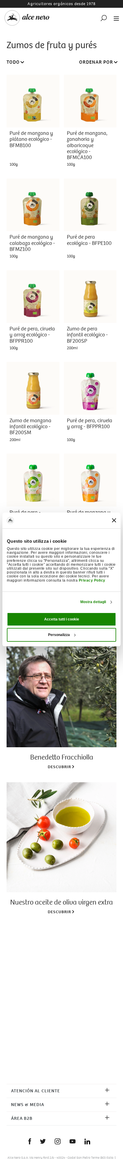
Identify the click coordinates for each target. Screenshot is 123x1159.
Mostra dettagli (93, 602)
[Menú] (114, 18)
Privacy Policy (92, 580)
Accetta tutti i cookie (61, 619)
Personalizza (59, 635)
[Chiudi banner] (114, 520)
